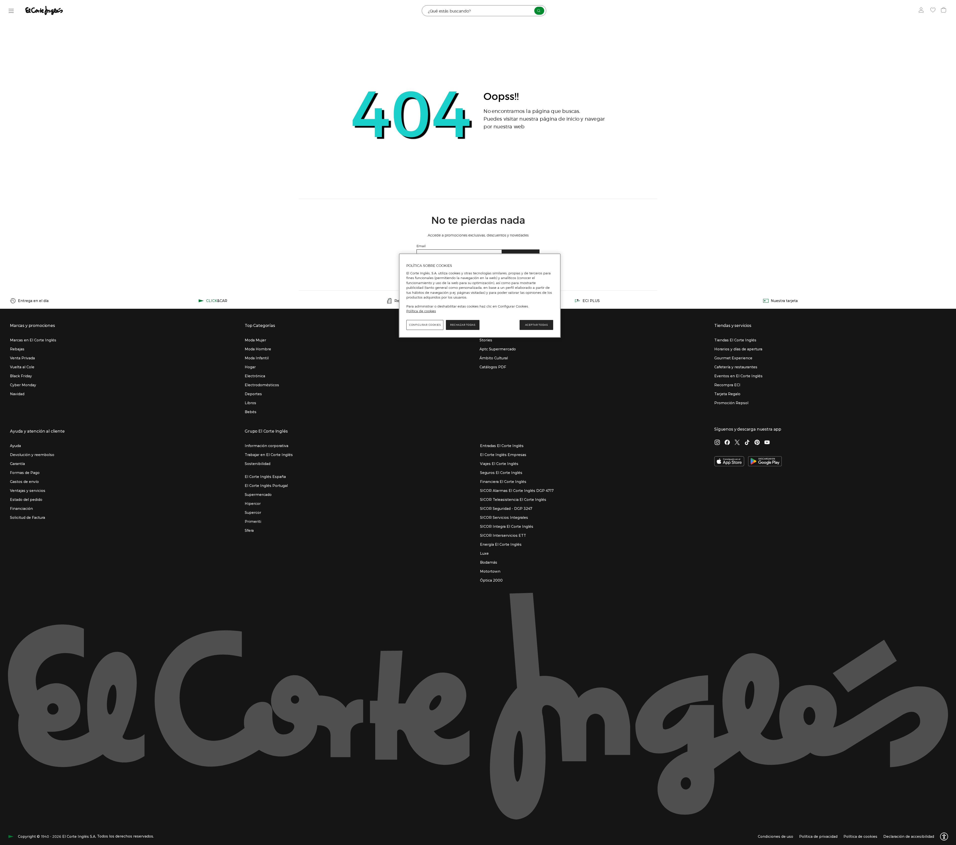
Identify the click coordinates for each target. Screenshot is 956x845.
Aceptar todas (536, 324)
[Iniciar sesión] (922, 10)
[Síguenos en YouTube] (767, 442)
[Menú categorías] (11, 10)
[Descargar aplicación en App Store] (729, 461)
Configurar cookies (425, 324)
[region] (480, 295)
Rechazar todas (462, 324)
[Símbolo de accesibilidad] (944, 837)
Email (421, 245)
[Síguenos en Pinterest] (757, 442)
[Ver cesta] (944, 10)
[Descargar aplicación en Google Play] (765, 461)
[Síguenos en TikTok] (747, 442)
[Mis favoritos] (933, 10)
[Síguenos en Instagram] (717, 442)
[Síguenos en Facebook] (727, 442)
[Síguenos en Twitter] (737, 442)
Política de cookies (421, 311)
